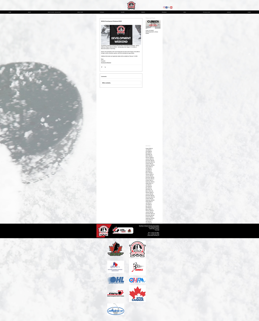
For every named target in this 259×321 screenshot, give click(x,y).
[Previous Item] (147, 24)
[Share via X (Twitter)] (105, 67)
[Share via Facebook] (101, 67)
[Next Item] (158, 24)
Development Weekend (106, 62)
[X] (169, 7)
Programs (103, 60)
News (102, 59)
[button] (54, 12)
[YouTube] (171, 7)
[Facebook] (167, 7)
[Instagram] (164, 7)
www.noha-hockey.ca (153, 235)
